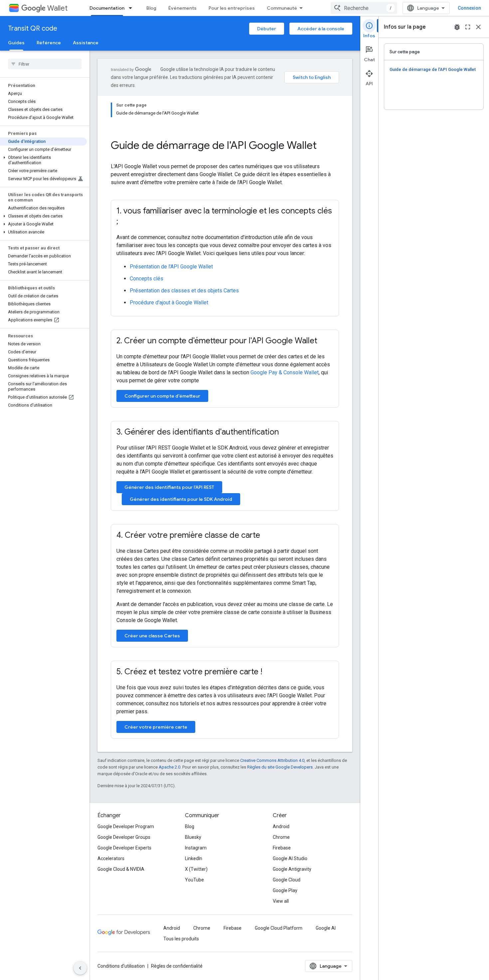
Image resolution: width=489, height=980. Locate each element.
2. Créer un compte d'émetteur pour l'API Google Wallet (216, 341)
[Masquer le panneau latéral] (80, 968)
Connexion (469, 8)
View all (281, 901)
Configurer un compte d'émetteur (162, 396)
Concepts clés (146, 278)
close (478, 27)
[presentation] (225, 145)
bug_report (457, 27)
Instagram (196, 847)
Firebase (282, 847)
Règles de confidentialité (177, 966)
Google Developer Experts (124, 847)
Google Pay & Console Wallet (284, 372)
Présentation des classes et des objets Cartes (184, 290)
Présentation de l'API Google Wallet (171, 266)
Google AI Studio (290, 858)
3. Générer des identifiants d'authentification (197, 432)
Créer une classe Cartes (152, 636)
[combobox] (364, 8)
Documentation (106, 8)
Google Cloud (286, 879)
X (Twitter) (196, 869)
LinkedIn (193, 858)
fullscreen (468, 27)
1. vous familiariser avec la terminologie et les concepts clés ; (224, 216)
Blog (151, 8)
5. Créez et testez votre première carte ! (189, 672)
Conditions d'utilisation (121, 966)
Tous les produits (181, 938)
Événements (182, 8)
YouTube (194, 879)
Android (281, 826)
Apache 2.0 (169, 767)
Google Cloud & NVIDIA (120, 869)
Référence (49, 43)
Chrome (281, 837)
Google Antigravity (292, 869)
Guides (16, 43)
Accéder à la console (320, 29)
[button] (43, 160)
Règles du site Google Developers (280, 767)
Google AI (326, 928)
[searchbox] (45, 64)
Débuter (266, 29)
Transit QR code (32, 28)
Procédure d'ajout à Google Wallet (169, 302)
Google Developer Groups (123, 837)
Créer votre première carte (155, 727)
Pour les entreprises (232, 8)
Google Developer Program (125, 826)
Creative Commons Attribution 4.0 (272, 760)
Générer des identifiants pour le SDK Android (181, 499)
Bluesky (193, 837)
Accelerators (110, 858)
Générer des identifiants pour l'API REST (169, 487)
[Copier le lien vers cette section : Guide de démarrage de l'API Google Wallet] (325, 146)
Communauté (282, 8)
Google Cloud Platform (278, 928)
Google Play (285, 890)
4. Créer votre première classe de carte (188, 535)
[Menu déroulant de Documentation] (132, 8)
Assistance (85, 43)
